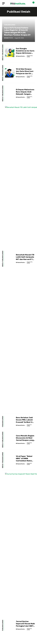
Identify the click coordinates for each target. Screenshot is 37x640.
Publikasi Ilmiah (9, 24)
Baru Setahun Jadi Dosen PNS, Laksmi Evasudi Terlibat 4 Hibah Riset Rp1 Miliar (24, 422)
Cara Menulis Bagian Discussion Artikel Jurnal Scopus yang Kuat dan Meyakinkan (25, 440)
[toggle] (3, 3)
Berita (2, 58)
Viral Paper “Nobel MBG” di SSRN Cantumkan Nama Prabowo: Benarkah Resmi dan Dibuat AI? (25, 460)
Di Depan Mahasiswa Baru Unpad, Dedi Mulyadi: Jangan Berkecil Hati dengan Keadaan (25, 94)
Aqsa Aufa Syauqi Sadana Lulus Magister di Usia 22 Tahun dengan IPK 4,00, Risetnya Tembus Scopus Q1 (17, 31)
